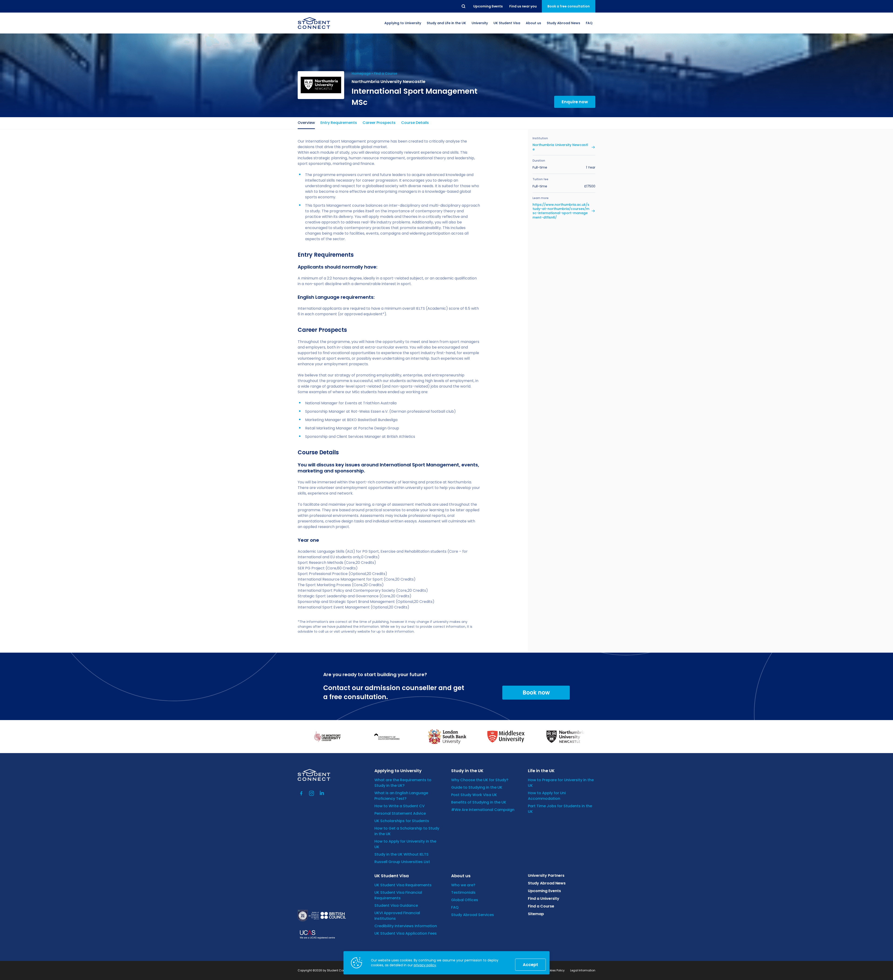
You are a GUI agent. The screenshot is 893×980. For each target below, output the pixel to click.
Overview (306, 122)
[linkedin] (322, 793)
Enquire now (575, 102)
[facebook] (301, 793)
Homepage (361, 73)
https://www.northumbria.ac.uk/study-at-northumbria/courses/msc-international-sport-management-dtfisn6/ (561, 211)
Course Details (415, 122)
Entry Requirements (338, 122)
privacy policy (425, 965)
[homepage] (314, 23)
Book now (536, 692)
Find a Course (385, 73)
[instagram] (311, 793)
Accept (530, 964)
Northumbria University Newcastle (560, 147)
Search (463, 6)
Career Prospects (379, 122)
